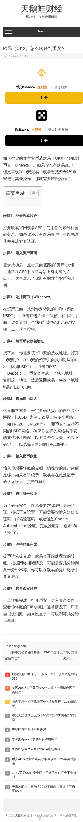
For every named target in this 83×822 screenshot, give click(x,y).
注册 (44, 98)
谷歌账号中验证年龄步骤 (29, 729)
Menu (41, 31)
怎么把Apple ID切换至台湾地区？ (34, 739)
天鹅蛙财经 (42, 8)
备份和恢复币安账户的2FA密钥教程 (36, 749)
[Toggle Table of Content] (32, 192)
